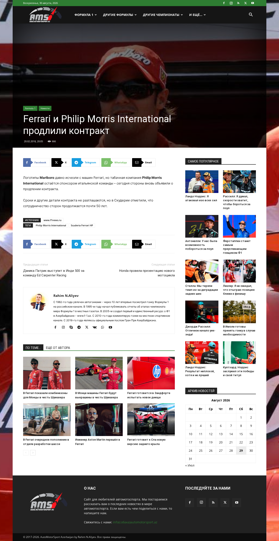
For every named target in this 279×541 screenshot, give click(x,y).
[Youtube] (252, 3)
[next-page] (33, 452)
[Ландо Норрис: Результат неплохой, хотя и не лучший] (201, 352)
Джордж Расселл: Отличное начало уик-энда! (200, 330)
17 (190, 442)
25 (200, 450)
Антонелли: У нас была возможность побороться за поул (201, 244)
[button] (250, 15)
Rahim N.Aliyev (66, 295)
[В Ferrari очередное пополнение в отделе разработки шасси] (47, 419)
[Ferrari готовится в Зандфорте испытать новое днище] (151, 373)
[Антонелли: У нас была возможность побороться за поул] (201, 226)
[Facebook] (224, 3)
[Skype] (72, 327)
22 (241, 442)
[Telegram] (80, 327)
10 (190, 434)
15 (241, 434)
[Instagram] (231, 3)
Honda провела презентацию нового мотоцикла (147, 273)
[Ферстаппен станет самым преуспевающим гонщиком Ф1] (239, 226)
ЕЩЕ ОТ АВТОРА (58, 348)
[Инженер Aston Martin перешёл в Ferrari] (99, 419)
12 (211, 434)
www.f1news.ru (52, 220)
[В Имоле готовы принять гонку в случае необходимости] (239, 312)
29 (241, 450)
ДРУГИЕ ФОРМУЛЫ (118, 15)
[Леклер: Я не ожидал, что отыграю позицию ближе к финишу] (239, 271)
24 (190, 450)
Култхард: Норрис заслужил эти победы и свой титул (238, 371)
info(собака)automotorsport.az (135, 522)
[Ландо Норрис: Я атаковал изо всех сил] (201, 181)
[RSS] (238, 3)
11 (200, 434)
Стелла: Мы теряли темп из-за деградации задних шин (201, 289)
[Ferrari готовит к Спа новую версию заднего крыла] (151, 419)
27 (221, 450)
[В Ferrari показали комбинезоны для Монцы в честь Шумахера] (47, 373)
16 (251, 434)
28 (231, 450)
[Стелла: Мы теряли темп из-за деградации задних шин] (201, 271)
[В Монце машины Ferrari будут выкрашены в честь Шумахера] (99, 373)
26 (211, 450)
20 (221, 442)
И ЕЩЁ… (195, 15)
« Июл (189, 465)
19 (211, 442)
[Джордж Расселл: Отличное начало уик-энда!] (201, 312)
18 (200, 442)
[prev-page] (26, 452)
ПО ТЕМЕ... (33, 348)
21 (231, 442)
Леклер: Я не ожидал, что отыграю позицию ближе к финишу (239, 289)
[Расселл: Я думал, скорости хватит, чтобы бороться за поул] (239, 181)
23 (251, 442)
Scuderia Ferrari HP (82, 225)
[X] (245, 3)
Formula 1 (30, 108)
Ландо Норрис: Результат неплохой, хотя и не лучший (199, 371)
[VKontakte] (96, 327)
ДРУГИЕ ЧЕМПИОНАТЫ (161, 15)
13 (221, 434)
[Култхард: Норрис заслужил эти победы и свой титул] (239, 352)
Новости (45, 108)
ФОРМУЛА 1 (84, 15)
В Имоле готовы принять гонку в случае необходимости (239, 330)
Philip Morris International (51, 225)
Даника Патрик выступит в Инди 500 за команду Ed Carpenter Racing (53, 273)
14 (231, 434)
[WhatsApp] (104, 327)
